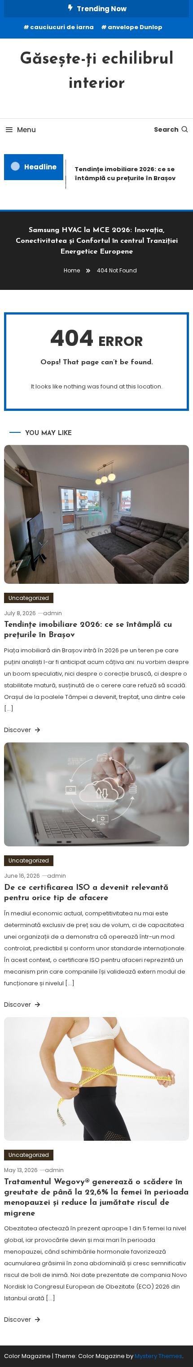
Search (166, 129)
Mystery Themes (158, 1356)
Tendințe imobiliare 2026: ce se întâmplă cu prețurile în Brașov (122, 173)
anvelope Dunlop (135, 27)
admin (52, 613)
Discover (18, 729)
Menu (26, 129)
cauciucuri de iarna (62, 27)
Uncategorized (29, 598)
